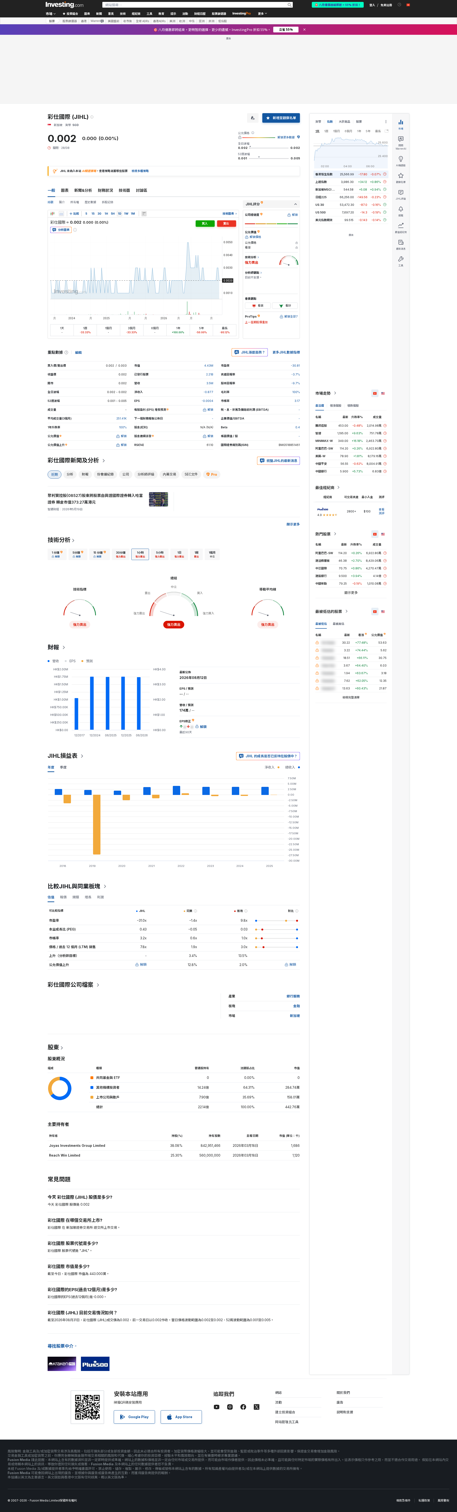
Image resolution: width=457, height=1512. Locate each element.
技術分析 (59, 539)
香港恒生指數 (324, 174)
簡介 (62, 202)
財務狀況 (105, 190)
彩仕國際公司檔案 (70, 984)
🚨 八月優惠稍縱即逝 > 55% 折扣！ (338, 5)
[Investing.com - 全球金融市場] (64, 4)
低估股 (222, 21)
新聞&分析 (83, 190)
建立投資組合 (285, 1412)
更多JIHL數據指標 (286, 352)
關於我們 (343, 1393)
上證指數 (321, 181)
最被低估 (321, 623)
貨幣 (318, 121)
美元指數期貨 (324, 220)
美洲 (172, 21)
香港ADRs (159, 21)
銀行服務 (293, 996)
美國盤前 (113, 21)
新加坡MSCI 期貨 (326, 189)
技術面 (124, 190)
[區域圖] (61, 213)
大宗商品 (344, 121)
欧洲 (182, 21)
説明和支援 (345, 1412)
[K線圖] (52, 213)
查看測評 (381, 511)
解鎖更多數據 (286, 137)
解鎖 (143, 964)
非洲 (211, 21)
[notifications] (399, 4)
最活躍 (319, 405)
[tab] (57, 554)
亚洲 (201, 21)
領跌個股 (353, 405)
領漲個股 (335, 405)
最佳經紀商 (324, 487)
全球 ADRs (142, 21)
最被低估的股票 (328, 611)
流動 (278, 1402)
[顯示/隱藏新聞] (144, 213)
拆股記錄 (107, 202)
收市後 (127, 21)
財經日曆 (200, 13)
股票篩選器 (219, 13)
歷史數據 (90, 202)
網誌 (278, 1393)
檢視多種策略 (140, 171)
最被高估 (338, 623)
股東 (53, 1047)
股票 (52, 21)
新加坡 (295, 1016)
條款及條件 (403, 1500)
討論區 (141, 190)
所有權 (74, 202)
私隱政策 (424, 1500)
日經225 (321, 197)
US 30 (319, 204)
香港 (84, 21)
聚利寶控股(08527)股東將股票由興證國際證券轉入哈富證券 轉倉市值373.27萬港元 (95, 499)
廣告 (340, 1402)
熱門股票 (323, 533)
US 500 (320, 212)
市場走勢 (323, 393)
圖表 (65, 190)
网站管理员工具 (286, 1422)
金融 (296, 1006)
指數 (330, 121)
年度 (51, 767)
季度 (63, 767)
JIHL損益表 (62, 755)
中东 (192, 21)
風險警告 (443, 1500)
